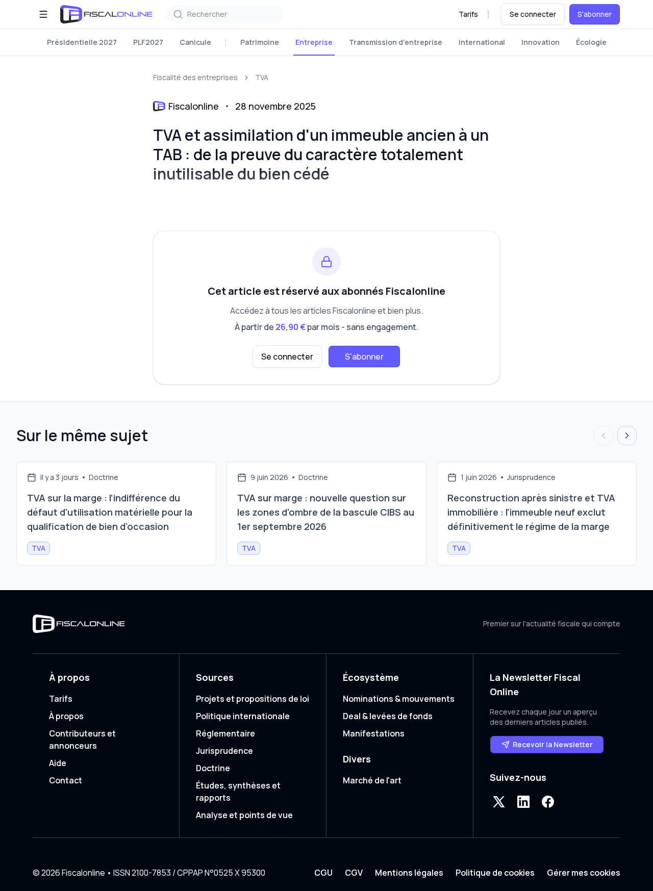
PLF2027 (148, 42)
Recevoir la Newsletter (553, 744)
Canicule (195, 42)
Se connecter (533, 14)
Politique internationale (243, 716)
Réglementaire (225, 733)
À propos (66, 716)
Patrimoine (259, 42)
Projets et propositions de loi (252, 698)
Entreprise (314, 42)
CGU (323, 872)
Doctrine (213, 768)
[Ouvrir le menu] (43, 14)
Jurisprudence (224, 750)
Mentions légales (409, 872)
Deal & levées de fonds (388, 716)
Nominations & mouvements (399, 698)
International (482, 42)
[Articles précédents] (603, 435)
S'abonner (594, 14)
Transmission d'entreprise (395, 42)
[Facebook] (548, 802)
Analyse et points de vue (244, 815)
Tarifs (468, 14)
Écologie (591, 42)
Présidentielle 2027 (82, 42)
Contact (65, 780)
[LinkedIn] (523, 802)
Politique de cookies (495, 872)
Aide (57, 763)
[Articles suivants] (627, 435)
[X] (499, 802)
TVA (261, 77)
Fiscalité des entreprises (195, 77)
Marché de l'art (372, 780)
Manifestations (374, 733)
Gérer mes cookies (583, 872)
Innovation (540, 42)
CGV (354, 872)
